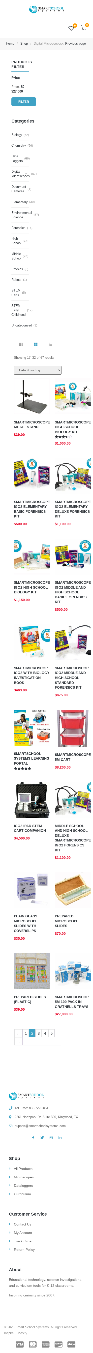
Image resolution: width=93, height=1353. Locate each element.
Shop (24, 43)
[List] (51, 344)
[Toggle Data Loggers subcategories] (26, 159)
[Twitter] (42, 1137)
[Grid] (36, 344)
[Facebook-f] (33, 1137)
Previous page (75, 43)
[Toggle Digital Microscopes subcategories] (26, 174)
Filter (23, 101)
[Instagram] (51, 1137)
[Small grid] (21, 344)
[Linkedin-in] (60, 1137)
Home (10, 43)
